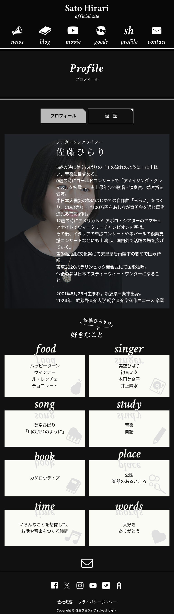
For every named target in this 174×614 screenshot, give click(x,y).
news (17, 41)
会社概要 (65, 602)
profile (129, 41)
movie (72, 41)
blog (45, 41)
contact (157, 41)
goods (101, 41)
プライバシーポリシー (97, 602)
